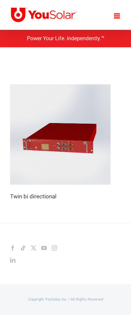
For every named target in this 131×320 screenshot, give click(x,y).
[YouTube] (44, 248)
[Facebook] (12, 248)
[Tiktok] (23, 248)
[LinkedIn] (12, 260)
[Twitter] (33, 248)
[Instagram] (54, 248)
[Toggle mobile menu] (117, 15)
